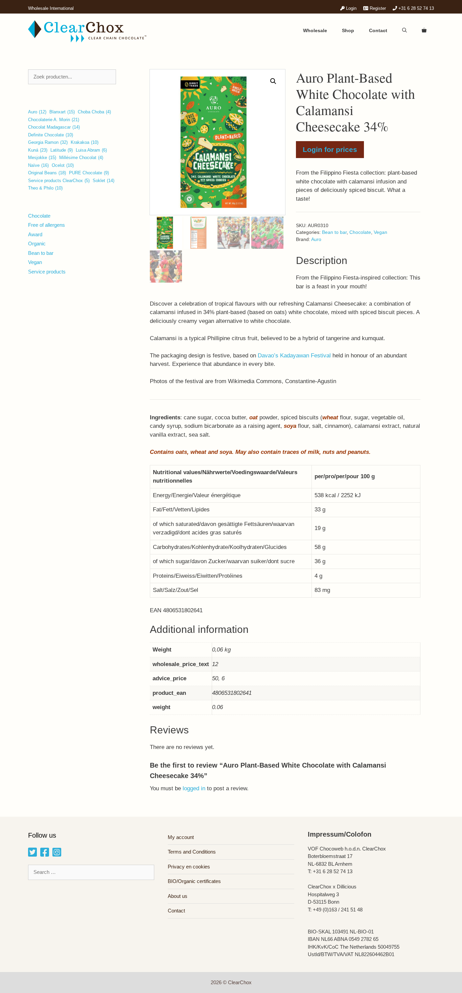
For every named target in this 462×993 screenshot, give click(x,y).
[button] (273, 81)
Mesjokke (42, 157)
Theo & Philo (45, 188)
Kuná (37, 150)
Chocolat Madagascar (54, 127)
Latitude (61, 150)
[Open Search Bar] (404, 30)
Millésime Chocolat (81, 157)
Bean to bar (334, 232)
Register (377, 8)
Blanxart (62, 111)
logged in (194, 788)
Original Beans (47, 172)
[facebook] (44, 854)
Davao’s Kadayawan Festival (294, 355)
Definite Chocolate (50, 134)
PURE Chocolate (89, 172)
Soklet (103, 180)
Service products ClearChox (59, 180)
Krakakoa (84, 142)
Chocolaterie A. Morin (53, 119)
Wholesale (315, 30)
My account (181, 837)
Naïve (38, 165)
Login (350, 8)
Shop (348, 30)
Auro (316, 239)
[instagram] (56, 854)
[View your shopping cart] (424, 30)
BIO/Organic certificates (194, 881)
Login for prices (330, 150)
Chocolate (360, 232)
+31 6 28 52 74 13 (415, 8)
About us (177, 896)
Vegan (380, 232)
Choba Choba (94, 111)
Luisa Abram (91, 150)
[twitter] (32, 854)
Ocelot (63, 165)
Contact (378, 30)
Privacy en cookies (189, 866)
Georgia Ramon (48, 142)
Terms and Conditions (192, 852)
